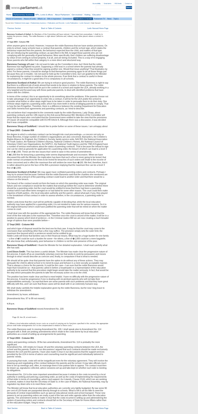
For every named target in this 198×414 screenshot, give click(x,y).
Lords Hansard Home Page (97, 28)
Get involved (77, 15)
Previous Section (14, 28)
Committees (67, 19)
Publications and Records (56, 23)
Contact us (128, 3)
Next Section (12, 408)
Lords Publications (72, 23)
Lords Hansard (84, 23)
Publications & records (83, 19)
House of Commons (14, 19)
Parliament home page (22, 23)
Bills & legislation (54, 19)
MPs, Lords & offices (44, 15)
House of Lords (30, 19)
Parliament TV (99, 19)
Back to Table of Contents (51, 28)
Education (96, 15)
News (109, 19)
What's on (41, 19)
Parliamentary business (23, 15)
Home (8, 15)
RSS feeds (118, 3)
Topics (116, 19)
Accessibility (97, 3)
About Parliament (62, 15)
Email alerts (107, 3)
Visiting (87, 15)
